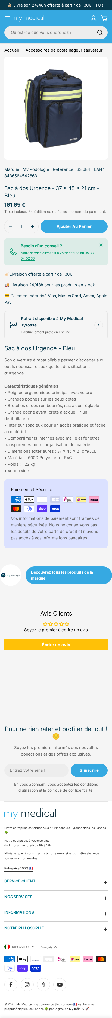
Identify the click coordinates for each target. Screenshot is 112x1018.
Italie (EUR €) (20, 946)
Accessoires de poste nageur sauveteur (64, 50)
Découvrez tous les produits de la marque (62, 575)
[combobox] (56, 32)
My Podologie (36, 169)
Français (46, 947)
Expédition (37, 211)
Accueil (11, 50)
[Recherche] (100, 32)
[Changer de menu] (7, 18)
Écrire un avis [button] (56, 644)
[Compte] (93, 18)
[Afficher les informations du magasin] (98, 325)
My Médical (24, 1004)
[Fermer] (101, 245)
